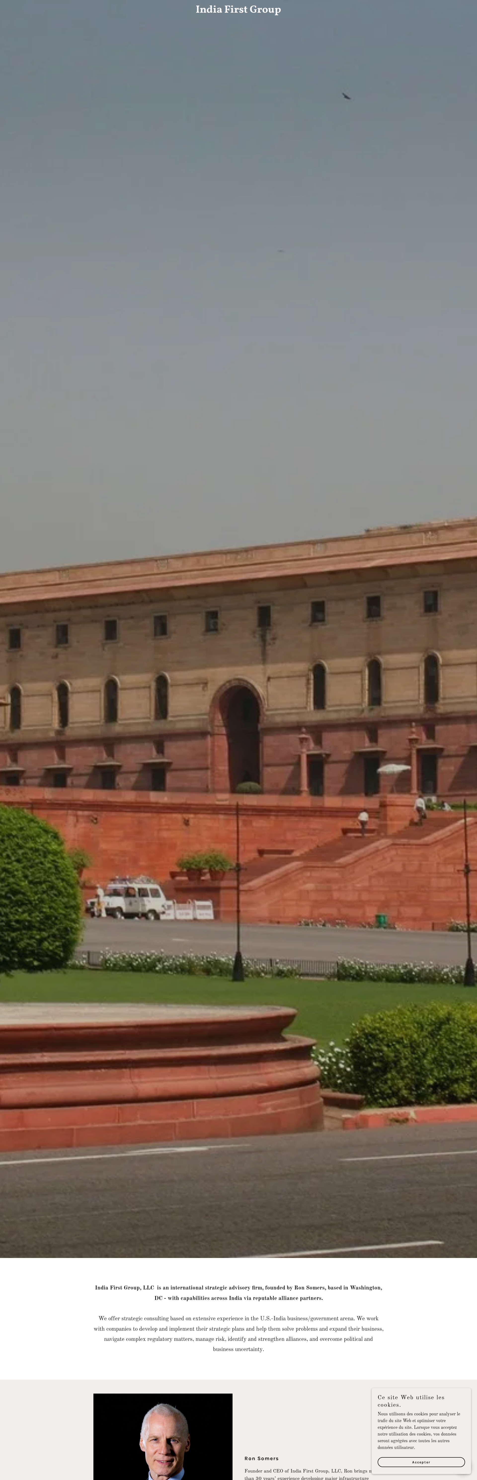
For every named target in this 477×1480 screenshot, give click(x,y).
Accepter (421, 1462)
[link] (238, 11)
